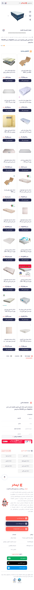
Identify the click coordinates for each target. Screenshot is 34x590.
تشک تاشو (25, 456)
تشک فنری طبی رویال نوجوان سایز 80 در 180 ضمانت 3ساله (9, 131)
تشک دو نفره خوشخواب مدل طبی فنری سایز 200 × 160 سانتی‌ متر (25, 221)
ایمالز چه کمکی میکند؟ (27, 538)
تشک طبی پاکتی (25, 471)
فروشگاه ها (30, 542)
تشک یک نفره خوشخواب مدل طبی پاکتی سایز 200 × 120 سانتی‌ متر (25, 191)
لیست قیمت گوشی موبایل (9, 542)
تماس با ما (13, 549)
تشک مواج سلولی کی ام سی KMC (9, 191)
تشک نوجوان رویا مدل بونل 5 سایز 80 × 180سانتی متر (26, 161)
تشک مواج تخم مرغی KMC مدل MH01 (26, 71)
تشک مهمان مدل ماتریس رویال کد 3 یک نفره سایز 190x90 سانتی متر (25, 101)
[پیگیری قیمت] (30, 12)
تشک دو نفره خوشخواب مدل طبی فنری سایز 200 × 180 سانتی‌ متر (9, 161)
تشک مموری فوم (25, 461)
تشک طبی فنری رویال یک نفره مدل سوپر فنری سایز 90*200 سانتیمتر (25, 310)
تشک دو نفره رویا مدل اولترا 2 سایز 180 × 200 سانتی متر (25, 280)
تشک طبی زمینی (25, 466)
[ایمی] (5, 502)
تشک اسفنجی (8, 461)
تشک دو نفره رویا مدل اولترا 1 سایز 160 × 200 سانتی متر (9, 250)
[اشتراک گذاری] (30, 19)
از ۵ (2, 45)
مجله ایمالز (13, 538)
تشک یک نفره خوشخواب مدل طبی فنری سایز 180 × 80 (9, 280)
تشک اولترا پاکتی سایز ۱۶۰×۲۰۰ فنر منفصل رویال (9, 71)
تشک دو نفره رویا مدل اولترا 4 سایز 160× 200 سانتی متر (26, 250)
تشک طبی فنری (8, 466)
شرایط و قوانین (12, 545)
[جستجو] (2, 3)
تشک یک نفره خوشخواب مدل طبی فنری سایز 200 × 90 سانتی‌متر (9, 221)
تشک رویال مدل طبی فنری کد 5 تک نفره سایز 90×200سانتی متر (25, 131)
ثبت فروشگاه (29, 545)
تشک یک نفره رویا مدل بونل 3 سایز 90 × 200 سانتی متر (9, 310)
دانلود (17, 554)
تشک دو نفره (8, 456)
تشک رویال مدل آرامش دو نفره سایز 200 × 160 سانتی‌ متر (25, 340)
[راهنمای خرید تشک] (30, 16)
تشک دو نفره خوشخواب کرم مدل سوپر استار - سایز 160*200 (9, 340)
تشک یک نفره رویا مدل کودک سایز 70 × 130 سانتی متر (9, 101)
